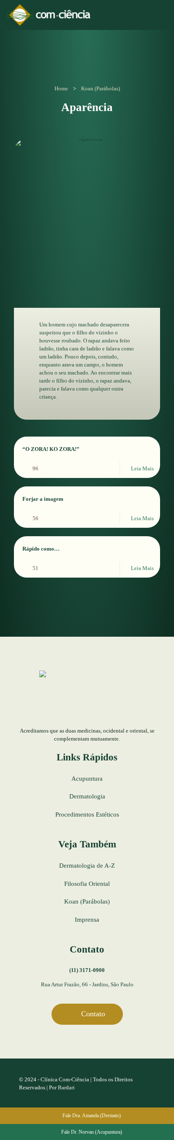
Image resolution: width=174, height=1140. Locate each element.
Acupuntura (87, 778)
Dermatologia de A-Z (87, 865)
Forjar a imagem (42, 499)
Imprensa (87, 919)
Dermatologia (87, 796)
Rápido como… (41, 549)
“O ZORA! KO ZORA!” (50, 449)
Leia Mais (142, 468)
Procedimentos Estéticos (87, 814)
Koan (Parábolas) (100, 88)
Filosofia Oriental (87, 883)
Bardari (66, 1087)
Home (61, 88)
